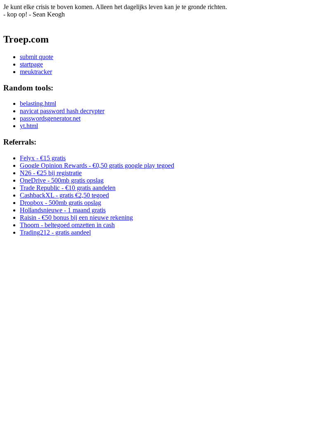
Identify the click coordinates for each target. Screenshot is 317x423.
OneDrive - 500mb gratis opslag (62, 180)
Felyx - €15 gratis (43, 158)
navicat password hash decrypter (62, 110)
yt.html (29, 125)
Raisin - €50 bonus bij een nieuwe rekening (76, 217)
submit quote (36, 56)
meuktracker (36, 71)
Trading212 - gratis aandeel (55, 232)
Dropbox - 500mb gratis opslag (60, 202)
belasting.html (38, 103)
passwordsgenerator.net (50, 118)
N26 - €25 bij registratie (51, 172)
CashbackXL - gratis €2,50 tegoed (64, 195)
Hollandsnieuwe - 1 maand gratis (63, 210)
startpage (31, 64)
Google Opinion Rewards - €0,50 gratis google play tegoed (97, 165)
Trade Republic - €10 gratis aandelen (68, 187)
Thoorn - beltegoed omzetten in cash (67, 224)
